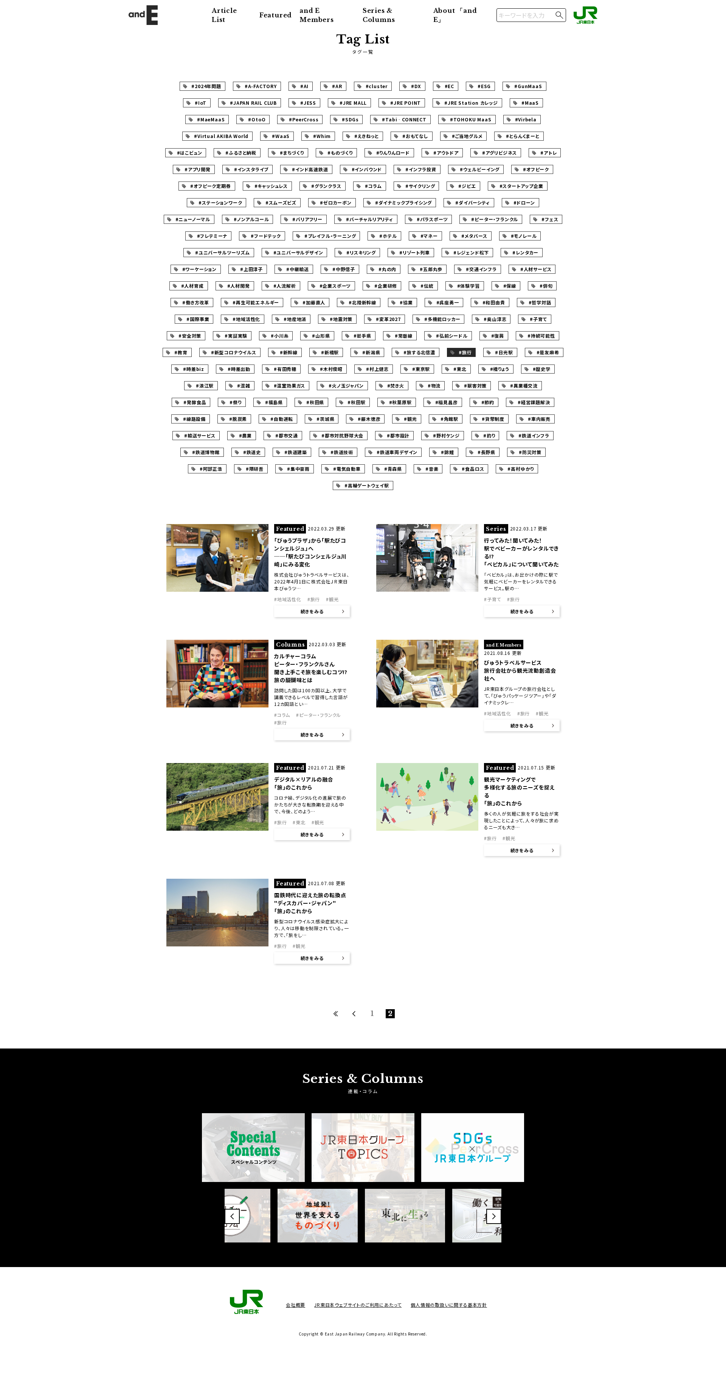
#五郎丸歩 (431, 269)
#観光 (410, 419)
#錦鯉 (447, 452)
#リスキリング (361, 252)
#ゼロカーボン (336, 202)
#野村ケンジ (446, 435)
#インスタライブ (251, 169)
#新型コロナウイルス (233, 352)
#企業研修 (385, 285)
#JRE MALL (353, 102)
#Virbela (526, 119)
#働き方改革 (195, 302)
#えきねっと (366, 136)
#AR (337, 86)
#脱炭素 (238, 419)
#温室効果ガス (290, 385)
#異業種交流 (524, 385)
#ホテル (388, 236)
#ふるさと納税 (240, 152)
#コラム (373, 186)
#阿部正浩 (211, 468)
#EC (449, 86)
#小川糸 (280, 335)
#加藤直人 (313, 302)
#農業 (245, 435)
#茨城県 (325, 419)
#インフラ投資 (420, 169)
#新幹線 (289, 352)
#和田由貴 (493, 302)
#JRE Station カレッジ (471, 102)
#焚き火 (395, 385)
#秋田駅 (356, 402)
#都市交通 (286, 435)
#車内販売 (539, 419)
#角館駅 (449, 419)
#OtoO (256, 119)
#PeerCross (303, 119)
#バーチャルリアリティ (369, 219)
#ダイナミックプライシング (403, 202)
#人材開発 (238, 285)
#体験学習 (468, 285)
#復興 (497, 335)
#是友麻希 (548, 352)
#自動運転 (281, 419)
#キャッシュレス (271, 186)
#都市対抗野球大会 (342, 435)
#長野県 (486, 452)
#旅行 (465, 352)
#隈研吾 (255, 468)
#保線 (509, 285)
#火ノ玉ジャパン (346, 385)
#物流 (434, 385)
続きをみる (312, 611)
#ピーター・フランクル (494, 219)
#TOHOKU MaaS (471, 119)
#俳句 (546, 285)
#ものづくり (340, 152)
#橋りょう (499, 369)
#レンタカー (525, 252)
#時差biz (193, 369)
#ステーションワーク (220, 202)
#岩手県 (362, 335)
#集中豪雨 (298, 468)
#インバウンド (367, 169)
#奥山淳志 (495, 319)
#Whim (322, 136)
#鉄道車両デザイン (397, 452)
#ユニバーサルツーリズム (222, 252)
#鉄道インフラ (533, 435)
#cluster (377, 86)
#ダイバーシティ (472, 202)
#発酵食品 (194, 402)
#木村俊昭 (331, 369)
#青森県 (393, 468)
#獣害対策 (475, 385)
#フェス (549, 219)
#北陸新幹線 (362, 302)
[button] (232, 1216)
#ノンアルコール (251, 219)
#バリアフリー (307, 219)
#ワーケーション (199, 269)
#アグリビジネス (499, 152)
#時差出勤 (239, 369)
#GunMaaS (528, 86)
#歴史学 (542, 369)
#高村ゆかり (520, 468)
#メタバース (474, 236)
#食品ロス (473, 468)
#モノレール (524, 236)
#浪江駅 (205, 385)
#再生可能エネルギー (256, 302)
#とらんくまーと (522, 136)
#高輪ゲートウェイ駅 (366, 485)
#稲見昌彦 (446, 402)
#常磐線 (404, 335)
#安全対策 (189, 335)
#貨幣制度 (493, 419)
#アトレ (548, 152)
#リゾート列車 (414, 252)
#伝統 (426, 285)
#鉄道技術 (341, 452)
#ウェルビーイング (480, 169)
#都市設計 (398, 435)
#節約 (487, 402)
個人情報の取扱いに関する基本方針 (449, 1304)
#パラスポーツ (432, 219)
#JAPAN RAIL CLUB (253, 102)
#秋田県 (315, 402)
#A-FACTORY (261, 86)
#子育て (538, 319)
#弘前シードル (452, 335)
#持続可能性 (541, 335)
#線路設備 (194, 419)
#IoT (200, 102)
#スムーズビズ (280, 202)
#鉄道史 (252, 452)
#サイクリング (420, 186)
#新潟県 (371, 352)
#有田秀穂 (285, 369)
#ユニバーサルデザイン (298, 252)
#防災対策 (530, 452)
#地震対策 (341, 319)
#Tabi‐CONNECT (404, 119)
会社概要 (295, 1304)
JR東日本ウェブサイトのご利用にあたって (358, 1304)
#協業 (406, 302)
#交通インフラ (481, 269)
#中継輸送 (297, 269)
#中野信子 (343, 269)
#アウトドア (446, 152)
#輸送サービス (200, 435)
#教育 (180, 352)
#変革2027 (388, 319)
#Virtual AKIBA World (221, 136)
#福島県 (274, 402)
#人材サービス (536, 269)
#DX (416, 86)
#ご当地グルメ (467, 136)
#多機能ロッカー (442, 319)
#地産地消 (295, 319)
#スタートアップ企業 (521, 186)
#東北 (459, 369)
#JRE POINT (405, 102)
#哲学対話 (540, 302)
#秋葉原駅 (400, 402)
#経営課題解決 (534, 402)
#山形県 (321, 335)
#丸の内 (387, 269)
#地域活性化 (246, 319)
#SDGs (350, 119)
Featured (275, 15)
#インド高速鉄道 (310, 169)
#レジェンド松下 (471, 252)
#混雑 (243, 385)
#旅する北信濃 (419, 352)
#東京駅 (421, 369)
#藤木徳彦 (369, 419)
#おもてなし (415, 136)
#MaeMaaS (211, 119)
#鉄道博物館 (206, 452)
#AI (304, 86)
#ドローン (524, 202)
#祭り (235, 402)
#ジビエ (467, 186)
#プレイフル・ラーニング (330, 236)
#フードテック (266, 236)
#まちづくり (292, 152)
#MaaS (530, 102)
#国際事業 (197, 319)
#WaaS (281, 136)
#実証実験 (236, 335)
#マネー (429, 236)
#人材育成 (192, 285)
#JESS (308, 102)
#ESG (484, 86)
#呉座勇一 (447, 302)
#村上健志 (377, 369)
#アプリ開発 (198, 169)
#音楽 (431, 468)
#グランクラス (326, 186)
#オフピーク (536, 169)
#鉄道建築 (295, 452)
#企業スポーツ (335, 285)
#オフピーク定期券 (210, 186)
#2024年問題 (206, 86)
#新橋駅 (330, 352)
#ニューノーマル (192, 219)
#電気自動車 (347, 468)
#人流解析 (284, 285)
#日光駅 (504, 352)
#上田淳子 (251, 269)
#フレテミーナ (212, 236)
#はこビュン (189, 152)
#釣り (489, 435)
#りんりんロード (393, 152)
